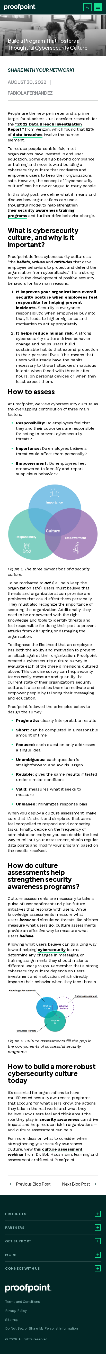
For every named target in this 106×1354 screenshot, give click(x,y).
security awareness (59, 1119)
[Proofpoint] (20, 7)
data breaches (27, 134)
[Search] (87, 7)
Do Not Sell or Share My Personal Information (41, 1328)
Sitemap (12, 1320)
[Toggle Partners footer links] (98, 1227)
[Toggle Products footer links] (98, 1214)
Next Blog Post (76, 1184)
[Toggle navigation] (98, 7)
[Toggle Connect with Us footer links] (98, 1268)
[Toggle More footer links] (98, 1254)
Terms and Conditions (22, 1302)
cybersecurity (52, 949)
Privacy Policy (15, 1311)
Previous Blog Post (33, 1184)
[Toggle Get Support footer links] (98, 1241)
